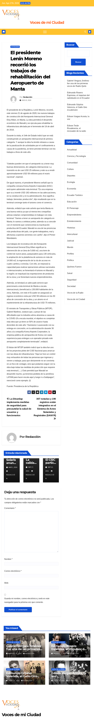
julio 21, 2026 (14, 680)
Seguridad (71, 280)
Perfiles (70, 254)
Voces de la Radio (75, 293)
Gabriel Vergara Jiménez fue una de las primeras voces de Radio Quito (78, 83)
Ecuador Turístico (75, 195)
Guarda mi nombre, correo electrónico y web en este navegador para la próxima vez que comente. (26, 600)
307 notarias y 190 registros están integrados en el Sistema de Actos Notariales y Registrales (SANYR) (45, 407)
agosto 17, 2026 (15, 653)
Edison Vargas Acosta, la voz (68, 674)
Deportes (71, 176)
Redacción (27, 97)
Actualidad (15, 46)
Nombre (8, 559)
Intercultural (72, 234)
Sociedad (71, 286)
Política (70, 260)
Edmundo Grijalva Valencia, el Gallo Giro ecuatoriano (77, 107)
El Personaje (73, 208)
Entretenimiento (74, 221)
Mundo (70, 247)
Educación (72, 202)
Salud (69, 273)
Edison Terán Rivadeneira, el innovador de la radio (76, 128)
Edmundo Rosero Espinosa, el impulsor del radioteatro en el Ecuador (78, 95)
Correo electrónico (13, 571)
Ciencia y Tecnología (76, 156)
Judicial (70, 241)
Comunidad (72, 163)
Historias (71, 228)
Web (6, 583)
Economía (71, 189)
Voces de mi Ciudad (47, 22)
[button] (85, 32)
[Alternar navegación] (45, 32)
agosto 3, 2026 (59, 653)
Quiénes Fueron (74, 267)
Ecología (71, 182)
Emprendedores (74, 215)
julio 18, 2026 (59, 680)
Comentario (10, 508)
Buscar (70, 44)
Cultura (70, 169)
